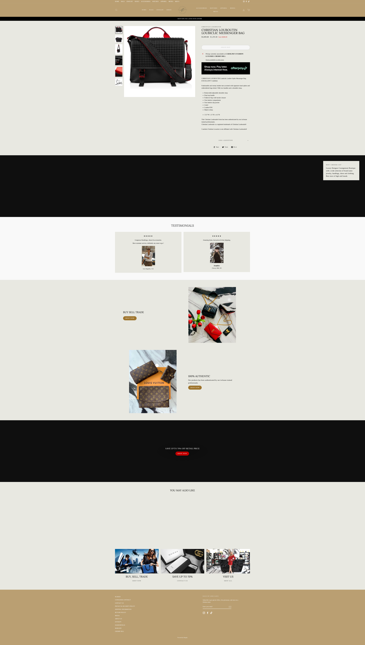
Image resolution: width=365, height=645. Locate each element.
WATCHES (155, 1)
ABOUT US (118, 618)
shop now (130, 318)
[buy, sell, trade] (137, 561)
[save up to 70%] (182, 561)
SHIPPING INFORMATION (123, 609)
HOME (117, 1)
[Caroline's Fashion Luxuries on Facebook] (207, 613)
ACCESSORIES (145, 1)
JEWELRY (130, 1)
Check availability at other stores (215, 60)
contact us (182, 581)
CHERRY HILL (119, 631)
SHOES (137, 1)
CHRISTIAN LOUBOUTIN (211, 27)
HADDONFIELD (120, 625)
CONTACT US (119, 603)
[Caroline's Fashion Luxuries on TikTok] (211, 613)
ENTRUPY (118, 622)
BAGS (123, 1)
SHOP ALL (228, 581)
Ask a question (226, 140)
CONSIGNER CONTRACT (123, 600)
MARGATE (118, 628)
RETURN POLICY (120, 612)
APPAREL (164, 1)
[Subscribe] (230, 607)
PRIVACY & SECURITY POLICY (125, 606)
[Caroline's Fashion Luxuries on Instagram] (204, 613)
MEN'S (177, 1)
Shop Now (195, 387)
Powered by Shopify (182, 637)
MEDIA (171, 1)
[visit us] (228, 561)
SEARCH (117, 596)
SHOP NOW (182, 453)
